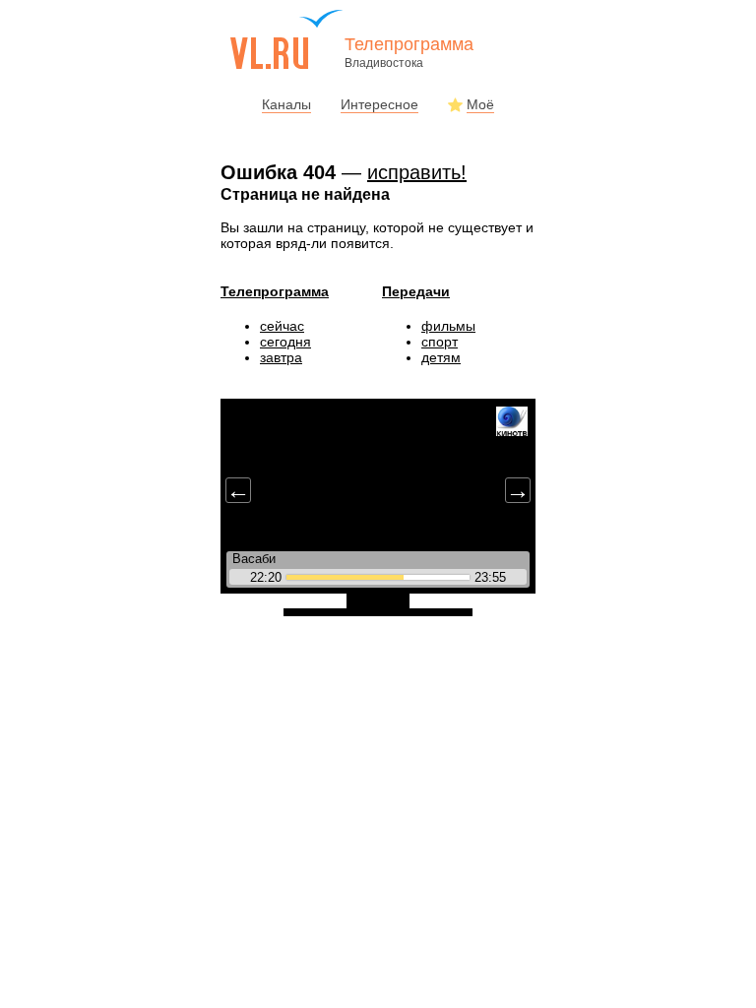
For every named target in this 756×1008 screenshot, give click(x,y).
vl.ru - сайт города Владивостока (287, 39)
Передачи (416, 291)
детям (441, 357)
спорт (439, 341)
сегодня (285, 341)
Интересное (379, 104)
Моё (480, 104)
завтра (281, 357)
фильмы (448, 326)
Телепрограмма (274, 291)
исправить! (417, 172)
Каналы (286, 104)
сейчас (282, 326)
